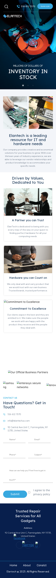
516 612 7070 (14, 414)
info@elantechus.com (19, 420)
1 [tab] (23, 85)
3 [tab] (33, 85)
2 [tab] (28, 85)
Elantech (12, 571)
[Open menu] (50, 14)
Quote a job (45, 6)
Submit (15, 494)
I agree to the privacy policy (41, 492)
